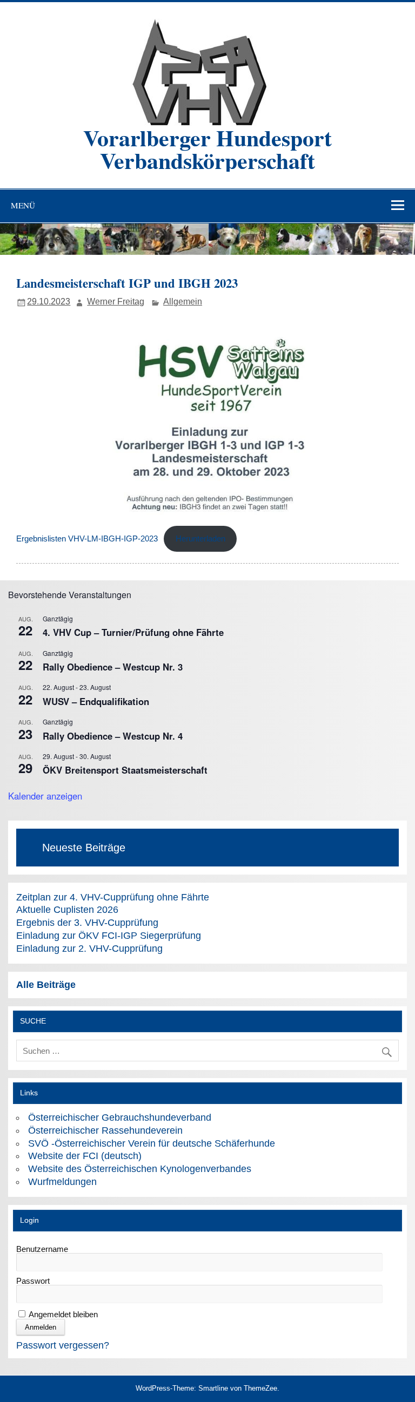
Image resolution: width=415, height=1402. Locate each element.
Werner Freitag (115, 301)
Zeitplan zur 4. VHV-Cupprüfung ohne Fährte (112, 897)
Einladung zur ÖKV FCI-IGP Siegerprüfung (108, 935)
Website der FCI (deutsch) (85, 1155)
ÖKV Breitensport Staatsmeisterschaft (125, 769)
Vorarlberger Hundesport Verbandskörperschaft (207, 149)
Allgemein (182, 301)
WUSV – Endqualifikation (96, 701)
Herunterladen (200, 538)
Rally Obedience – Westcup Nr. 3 (113, 666)
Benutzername (42, 1249)
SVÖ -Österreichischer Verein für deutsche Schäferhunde (151, 1143)
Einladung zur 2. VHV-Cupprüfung (89, 948)
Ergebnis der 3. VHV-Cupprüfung (87, 922)
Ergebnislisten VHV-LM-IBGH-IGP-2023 (87, 538)
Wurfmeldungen (62, 1181)
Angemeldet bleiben (62, 1314)
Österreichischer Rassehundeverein (105, 1130)
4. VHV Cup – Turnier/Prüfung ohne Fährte (133, 632)
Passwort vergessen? (62, 1345)
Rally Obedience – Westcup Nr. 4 (113, 735)
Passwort (33, 1280)
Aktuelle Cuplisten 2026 (67, 909)
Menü (23, 205)
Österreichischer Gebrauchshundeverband (119, 1117)
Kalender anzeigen (45, 795)
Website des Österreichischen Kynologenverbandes (139, 1168)
